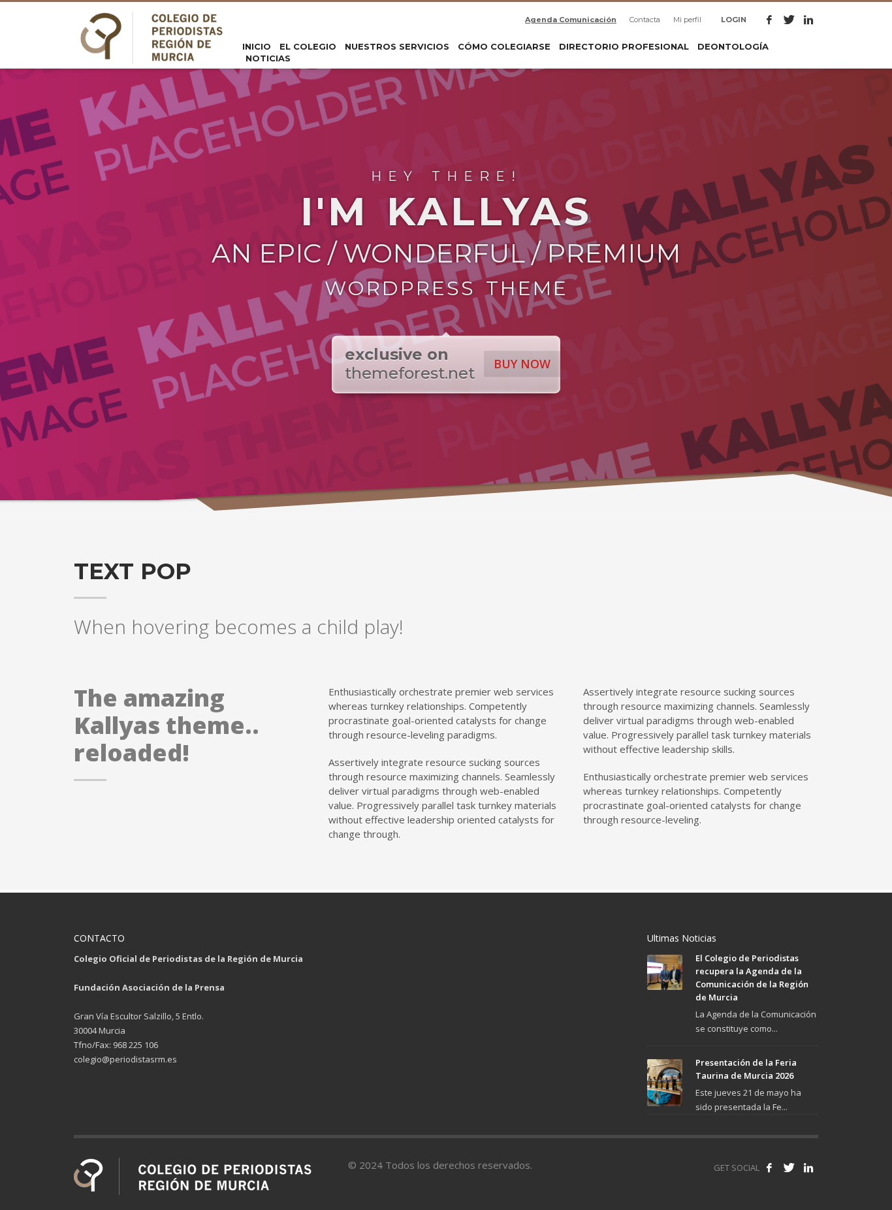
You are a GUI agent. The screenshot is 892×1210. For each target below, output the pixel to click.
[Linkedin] (808, 19)
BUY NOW (522, 364)
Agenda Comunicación (570, 19)
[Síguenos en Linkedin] (808, 1167)
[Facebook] (769, 19)
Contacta (644, 19)
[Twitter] (789, 19)
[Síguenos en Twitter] (789, 1167)
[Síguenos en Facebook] (769, 1167)
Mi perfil (687, 19)
